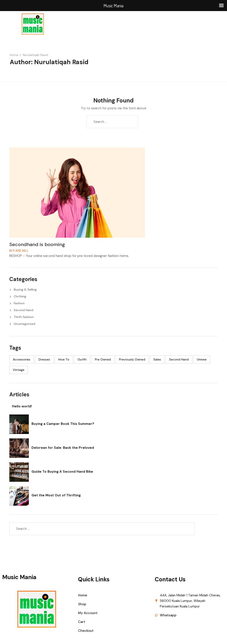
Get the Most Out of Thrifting (56, 495)
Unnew (202, 359)
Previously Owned (132, 359)
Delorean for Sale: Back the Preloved (62, 447)
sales (157, 359)
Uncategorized (24, 324)
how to (63, 359)
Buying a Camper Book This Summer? (62, 424)
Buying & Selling (25, 289)
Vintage (18, 370)
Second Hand (23, 310)
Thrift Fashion (24, 317)
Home (14, 55)
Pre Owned (103, 359)
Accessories (21, 359)
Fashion (19, 303)
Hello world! (22, 406)
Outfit (82, 359)
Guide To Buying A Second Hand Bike (62, 471)
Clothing (20, 296)
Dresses (44, 359)
